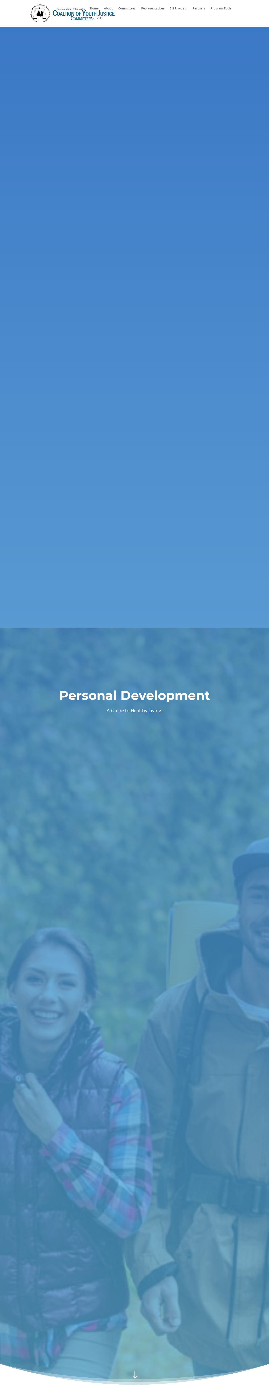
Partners (199, 8)
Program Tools (221, 8)
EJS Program (178, 8)
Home (94, 8)
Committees (127, 8)
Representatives (152, 8)
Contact (95, 18)
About (108, 8)
